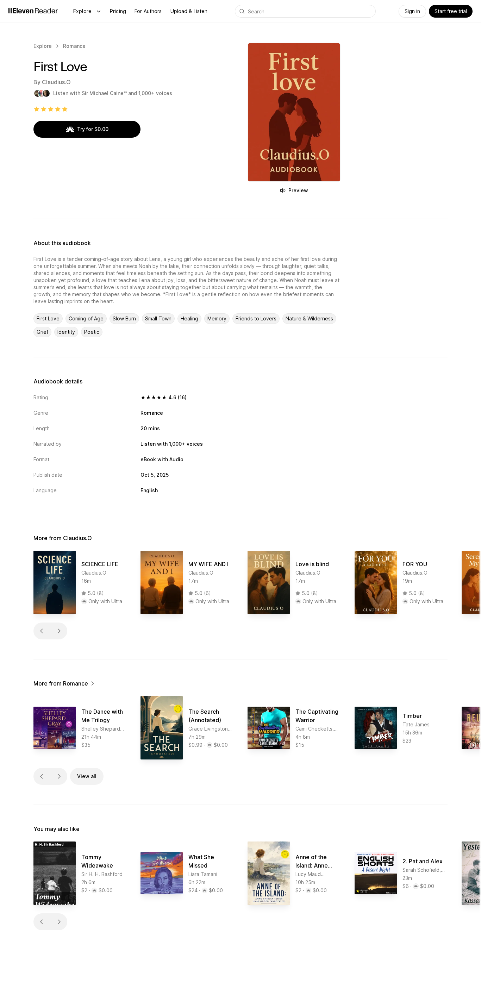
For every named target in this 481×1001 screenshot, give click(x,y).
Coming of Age (86, 318)
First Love (48, 318)
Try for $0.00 (92, 129)
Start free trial (451, 11)
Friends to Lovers (256, 318)
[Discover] (99, 11)
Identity (66, 332)
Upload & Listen (189, 11)
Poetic (91, 332)
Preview (298, 190)
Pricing (118, 11)
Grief (42, 332)
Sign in (412, 11)
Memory (216, 318)
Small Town (158, 318)
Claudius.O (56, 82)
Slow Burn (124, 318)
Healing (189, 318)
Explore (82, 11)
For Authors (148, 11)
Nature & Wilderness (309, 318)
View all (86, 776)
